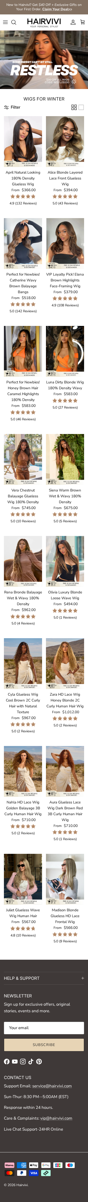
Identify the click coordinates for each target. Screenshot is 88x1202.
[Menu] (5, 22)
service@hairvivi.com (52, 1086)
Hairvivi (22, 1185)
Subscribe (44, 1044)
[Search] (16, 22)
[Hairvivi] (44, 22)
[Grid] (74, 107)
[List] (81, 107)
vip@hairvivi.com (56, 1118)
